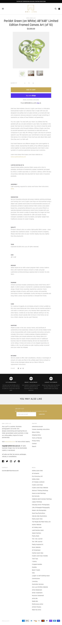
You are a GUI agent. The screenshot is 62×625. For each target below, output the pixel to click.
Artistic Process (36, 607)
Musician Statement (38, 596)
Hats (33, 573)
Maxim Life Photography (39, 510)
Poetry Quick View (37, 519)
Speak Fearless (36, 533)
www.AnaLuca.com (37, 426)
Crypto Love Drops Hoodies (40, 556)
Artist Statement (37, 590)
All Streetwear (36, 550)
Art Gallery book (36, 527)
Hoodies (34, 567)
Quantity (14, 83)
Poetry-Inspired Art (37, 544)
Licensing (34, 581)
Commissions (36, 578)
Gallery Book (35, 479)
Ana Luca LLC (31, 18)
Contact (34, 444)
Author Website (36, 524)
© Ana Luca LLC (5, 621)
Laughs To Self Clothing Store (41, 576)
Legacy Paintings (37, 502)
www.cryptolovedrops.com (18, 157)
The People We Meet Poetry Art (41, 522)
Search (34, 446)
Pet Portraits (35, 496)
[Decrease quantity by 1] (25, 83)
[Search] (55, 8)
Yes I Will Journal (37, 542)
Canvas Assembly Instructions (41, 429)
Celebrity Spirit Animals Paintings (42, 499)
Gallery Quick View (37, 471)
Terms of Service (37, 438)
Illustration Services (38, 584)
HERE (12, 189)
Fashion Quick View (37, 553)
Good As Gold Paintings (39, 493)
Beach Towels (36, 570)
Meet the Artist (36, 610)
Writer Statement (37, 593)
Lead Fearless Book (38, 530)
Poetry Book (35, 536)
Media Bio (35, 601)
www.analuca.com (10, 442)
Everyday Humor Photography (40, 505)
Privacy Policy (36, 441)
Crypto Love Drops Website (40, 488)
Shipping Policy (36, 435)
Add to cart (31, 90)
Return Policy (36, 432)
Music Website (36, 547)
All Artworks (35, 473)
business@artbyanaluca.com (10, 471)
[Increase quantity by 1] (33, 83)
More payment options (31, 99)
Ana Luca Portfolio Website (40, 587)
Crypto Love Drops (37, 485)
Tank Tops (35, 559)
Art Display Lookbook (38, 482)
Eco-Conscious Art (37, 476)
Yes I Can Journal (37, 539)
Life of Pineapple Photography (41, 507)
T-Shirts (34, 561)
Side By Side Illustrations (39, 516)
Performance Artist (37, 604)
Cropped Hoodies (37, 564)
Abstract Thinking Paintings (40, 490)
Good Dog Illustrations (38, 513)
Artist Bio (35, 598)
